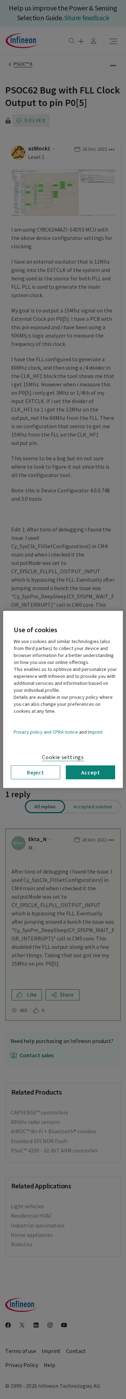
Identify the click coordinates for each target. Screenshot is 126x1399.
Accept (90, 772)
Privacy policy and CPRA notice (46, 732)
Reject (35, 772)
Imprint (95, 732)
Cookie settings (63, 757)
